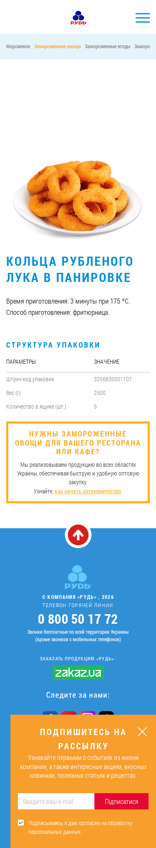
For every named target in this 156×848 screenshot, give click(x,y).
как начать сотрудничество (87, 491)
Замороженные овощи (57, 46)
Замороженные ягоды (107, 46)
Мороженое (18, 46)
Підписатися (121, 801)
